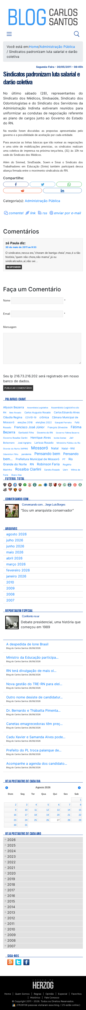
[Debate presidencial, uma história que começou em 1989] (12, 622)
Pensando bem (47, 453)
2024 (11, 851)
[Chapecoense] (25, 485)
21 (69, 815)
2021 (11, 868)
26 (47, 820)
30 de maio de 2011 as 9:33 (20, 247)
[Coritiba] (35, 485)
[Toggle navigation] (9, 34)
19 (47, 815)
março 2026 (16, 564)
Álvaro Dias (16, 475)
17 (26, 815)
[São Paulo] (10, 489)
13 (58, 810)
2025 (11, 845)
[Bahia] (15, 485)
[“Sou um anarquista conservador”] (12, 511)
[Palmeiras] (80, 485)
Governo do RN (45, 432)
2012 (11, 918)
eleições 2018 (25, 422)
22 (80, 815)
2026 (11, 840)
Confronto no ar (30, 616)
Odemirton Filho (10, 454)
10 (26, 810)
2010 (10, 582)
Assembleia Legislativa (37, 407)
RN (32, 464)
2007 (10, 600)
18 (35, 815)
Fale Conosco (51, 997)
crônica (44, 417)
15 (80, 810)
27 (58, 820)
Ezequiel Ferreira (63, 422)
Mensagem (9, 327)
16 (15, 815)
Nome (6, 300)
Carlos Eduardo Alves (67, 412)
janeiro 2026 (16, 576)
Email (6, 313)
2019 (11, 879)
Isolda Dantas (60, 438)
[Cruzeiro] (45, 485)
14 (69, 810)
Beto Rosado (15, 412)
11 (35, 810)
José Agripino (24, 442)
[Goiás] (64, 485)
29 (80, 820)
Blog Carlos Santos (20, 17)
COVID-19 (30, 417)
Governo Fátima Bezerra (67, 433)
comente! (16, 213)
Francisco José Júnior (29, 427)
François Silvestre (58, 427)
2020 (11, 873)
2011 (10, 924)
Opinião (50, 993)
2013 (11, 912)
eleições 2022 (44, 422)
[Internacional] (75, 485)
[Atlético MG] (4, 485)
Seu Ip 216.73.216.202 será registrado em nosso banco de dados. (41, 378)
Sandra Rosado (52, 469)
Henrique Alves (40, 437)
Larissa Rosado (43, 442)
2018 (11, 884)
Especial (62, 993)
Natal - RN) (68, 448)
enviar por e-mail (67, 213)
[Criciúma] (40, 485)
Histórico (35, 997)
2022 (11, 862)
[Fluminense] (59, 485)
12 (47, 810)
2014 (11, 907)
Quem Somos (22, 993)
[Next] (79, 787)
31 (26, 825)
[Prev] (6, 787)
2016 (11, 896)
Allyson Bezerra (13, 407)
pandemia (26, 454)
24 (26, 820)
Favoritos (76, 993)
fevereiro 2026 (18, 570)
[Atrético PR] (10, 485)
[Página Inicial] (43, 983)
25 (35, 820)
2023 (11, 856)
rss (45, 213)
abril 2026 (14, 558)
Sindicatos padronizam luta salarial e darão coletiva (41, 78)
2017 (11, 890)
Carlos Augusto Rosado (37, 412)
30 (15, 825)
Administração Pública (57, 47)
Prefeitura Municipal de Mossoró (37, 459)
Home (33, 47)
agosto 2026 (16, 534)
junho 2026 (15, 546)
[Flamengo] (55, 485)
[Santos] (5, 489)
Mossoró (39, 447)
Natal (54, 448)
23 (15, 820)
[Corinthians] (29, 485)
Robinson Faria (48, 464)
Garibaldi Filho (26, 432)
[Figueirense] (50, 485)
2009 (10, 588)
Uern (65, 469)
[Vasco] (20, 489)
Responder (14, 267)
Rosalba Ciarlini (28, 469)
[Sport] (15, 489)
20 (58, 815)
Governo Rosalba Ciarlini (15, 438)
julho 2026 (14, 540)
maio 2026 (14, 552)
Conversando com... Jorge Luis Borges (43, 504)
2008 (10, 594)
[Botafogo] (20, 485)
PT (63, 459)
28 (69, 820)
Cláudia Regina (12, 417)
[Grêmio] (69, 485)
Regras (37, 993)
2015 (11, 901)
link (33, 213)
